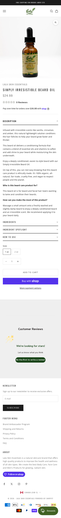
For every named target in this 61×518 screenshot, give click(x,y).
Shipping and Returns (13, 429)
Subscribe (13, 407)
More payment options (30, 288)
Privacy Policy (9, 433)
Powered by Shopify (44, 498)
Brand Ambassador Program (16, 424)
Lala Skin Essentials (15, 84)
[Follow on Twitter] (11, 484)
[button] (30, 121)
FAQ (5, 443)
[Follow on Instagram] (19, 484)
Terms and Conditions (13, 438)
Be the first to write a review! (30, 359)
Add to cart (30, 272)
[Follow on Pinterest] (26, 484)
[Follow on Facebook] (4, 484)
